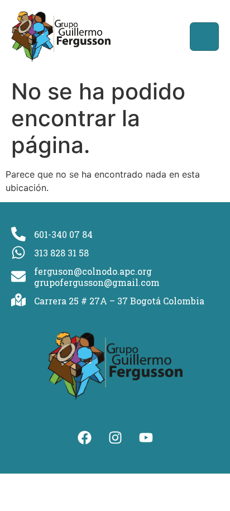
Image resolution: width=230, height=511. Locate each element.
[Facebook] (84, 437)
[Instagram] (115, 437)
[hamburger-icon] (204, 36)
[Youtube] (146, 437)
